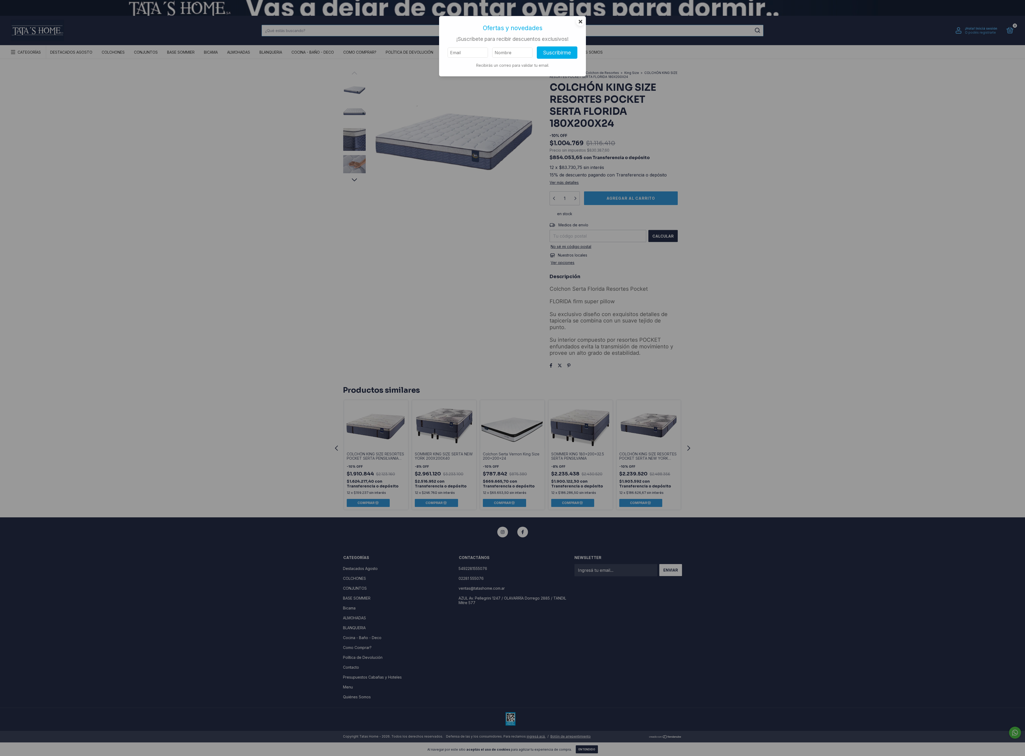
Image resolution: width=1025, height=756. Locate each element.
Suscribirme (557, 52)
